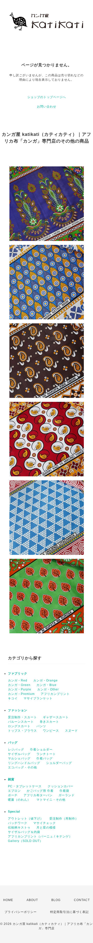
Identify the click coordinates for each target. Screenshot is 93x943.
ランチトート (46, 754)
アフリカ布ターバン (38, 795)
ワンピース (51, 730)
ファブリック (17, 673)
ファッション (17, 710)
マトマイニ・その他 (50, 799)
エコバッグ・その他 (22, 767)
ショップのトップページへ (46, 97)
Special (14, 811)
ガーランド (67, 795)
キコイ (13, 698)
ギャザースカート (56, 717)
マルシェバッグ (19, 758)
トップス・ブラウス (22, 730)
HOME (8, 900)
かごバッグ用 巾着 (40, 790)
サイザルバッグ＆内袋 (24, 832)
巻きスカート (49, 721)
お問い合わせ (46, 106)
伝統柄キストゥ (19, 827)
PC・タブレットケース (25, 786)
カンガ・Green (19, 685)
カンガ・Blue (46, 685)
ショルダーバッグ (59, 763)
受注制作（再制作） (63, 818)
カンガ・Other (48, 689)
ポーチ (13, 795)
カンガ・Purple (19, 689)
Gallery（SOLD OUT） (25, 841)
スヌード (71, 730)
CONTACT (82, 900)
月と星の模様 (46, 827)
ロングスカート (19, 726)
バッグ (13, 742)
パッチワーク (17, 823)
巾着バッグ (44, 758)
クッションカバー (60, 786)
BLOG (56, 900)
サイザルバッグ (19, 754)
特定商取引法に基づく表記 (69, 912)
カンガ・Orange (45, 680)
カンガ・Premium (21, 694)
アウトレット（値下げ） (25, 818)
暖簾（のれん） (19, 799)
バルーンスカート (21, 721)
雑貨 (11, 779)
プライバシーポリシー (20, 912)
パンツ (41, 726)
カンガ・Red (17, 680)
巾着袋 (64, 790)
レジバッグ (16, 749)
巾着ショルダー (41, 749)
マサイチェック (44, 823)
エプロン (14, 790)
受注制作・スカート (22, 717)
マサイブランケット (38, 698)
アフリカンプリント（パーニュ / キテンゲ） (40, 836)
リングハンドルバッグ (24, 763)
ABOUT (32, 900)
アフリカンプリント (55, 694)
